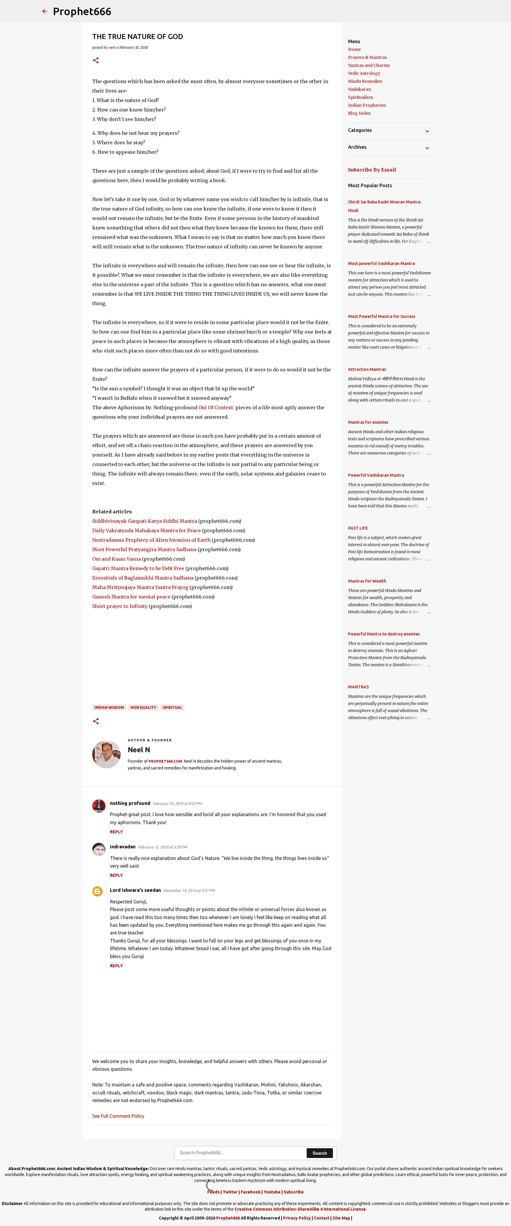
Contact (321, 1218)
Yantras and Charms (369, 65)
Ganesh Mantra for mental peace (131, 597)
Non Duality (143, 707)
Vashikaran (359, 89)
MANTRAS (358, 687)
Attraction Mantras (367, 369)
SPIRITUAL (172, 707)
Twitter (230, 1192)
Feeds (213, 1192)
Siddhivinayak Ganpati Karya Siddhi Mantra (144, 521)
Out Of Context (215, 407)
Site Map (341, 1218)
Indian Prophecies (367, 105)
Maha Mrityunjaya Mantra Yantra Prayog (140, 587)
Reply (116, 831)
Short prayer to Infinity (120, 606)
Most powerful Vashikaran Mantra (381, 263)
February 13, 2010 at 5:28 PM (162, 847)
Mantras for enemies (368, 422)
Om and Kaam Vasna (116, 559)
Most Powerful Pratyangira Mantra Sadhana (144, 549)
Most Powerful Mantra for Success (381, 316)
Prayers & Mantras (367, 57)
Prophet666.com (165, 761)
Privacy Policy (297, 1218)
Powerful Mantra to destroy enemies (384, 634)
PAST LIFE (358, 528)
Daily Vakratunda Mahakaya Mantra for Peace (146, 530)
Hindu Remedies (365, 81)
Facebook (251, 1192)
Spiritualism (360, 97)
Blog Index (359, 113)
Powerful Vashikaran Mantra (376, 475)
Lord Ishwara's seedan (135, 890)
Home (354, 49)
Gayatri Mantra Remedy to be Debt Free (138, 568)
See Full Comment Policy (118, 1116)
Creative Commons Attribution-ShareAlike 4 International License (300, 1209)
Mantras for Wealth (367, 581)
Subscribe (294, 1192)
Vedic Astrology (364, 73)
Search (320, 1153)
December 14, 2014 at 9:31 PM (189, 890)
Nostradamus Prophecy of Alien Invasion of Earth (151, 540)
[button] (95, 61)
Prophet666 (82, 11)
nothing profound (130, 803)
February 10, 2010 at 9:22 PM (177, 803)
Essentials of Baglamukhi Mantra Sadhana (142, 578)
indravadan (122, 846)
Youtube (272, 1192)
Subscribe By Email (372, 170)
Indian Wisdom (109, 707)
